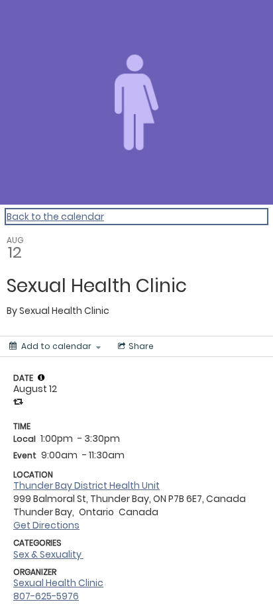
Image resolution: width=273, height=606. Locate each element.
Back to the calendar (55, 216)
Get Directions (46, 525)
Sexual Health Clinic (58, 582)
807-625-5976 (46, 596)
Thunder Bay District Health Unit (86, 485)
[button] (41, 377)
